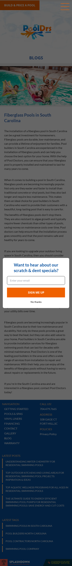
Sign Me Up (36, 292)
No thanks (36, 301)
